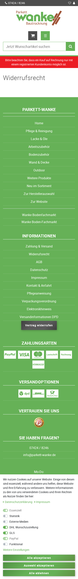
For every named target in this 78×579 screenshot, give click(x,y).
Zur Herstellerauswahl (39, 194)
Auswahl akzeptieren (39, 565)
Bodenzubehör (39, 154)
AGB (39, 262)
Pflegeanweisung (39, 293)
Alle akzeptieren (39, 558)
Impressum (39, 277)
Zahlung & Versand (39, 246)
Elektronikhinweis (39, 309)
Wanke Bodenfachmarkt (39, 215)
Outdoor (39, 170)
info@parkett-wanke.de (39, 455)
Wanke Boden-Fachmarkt (39, 222)
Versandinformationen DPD (39, 317)
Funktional (16, 544)
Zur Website (39, 201)
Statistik (14, 516)
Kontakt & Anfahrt (39, 285)
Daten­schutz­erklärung (19, 502)
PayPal (13, 538)
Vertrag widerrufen (39, 325)
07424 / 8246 (16, 3)
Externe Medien (18, 521)
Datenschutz (39, 270)
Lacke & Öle (39, 139)
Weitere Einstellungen (16, 550)
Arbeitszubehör (39, 146)
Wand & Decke (39, 162)
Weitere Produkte (39, 178)
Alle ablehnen (39, 573)
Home (39, 123)
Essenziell (15, 510)
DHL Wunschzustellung (23, 527)
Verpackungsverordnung (39, 301)
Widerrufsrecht (39, 254)
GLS (12, 533)
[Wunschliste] (69, 3)
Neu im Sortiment (39, 186)
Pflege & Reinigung (39, 131)
